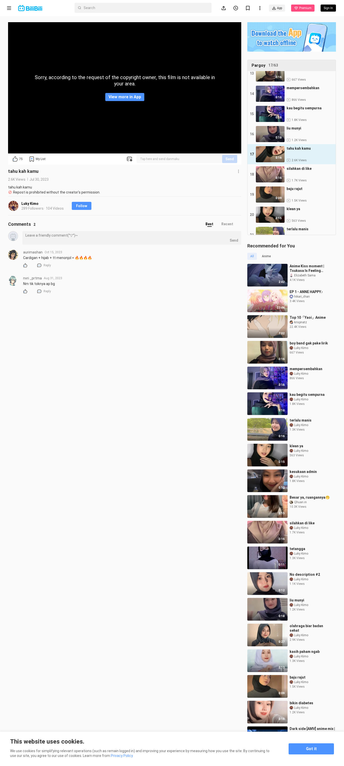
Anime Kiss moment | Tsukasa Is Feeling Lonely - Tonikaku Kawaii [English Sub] (310, 268)
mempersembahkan (306, 369)
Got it (311, 748)
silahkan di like (302, 523)
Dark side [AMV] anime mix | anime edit (312, 731)
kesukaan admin (303, 472)
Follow (81, 206)
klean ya (296, 446)
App (279, 8)
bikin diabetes (301, 703)
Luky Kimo (30, 204)
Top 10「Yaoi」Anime (308, 317)
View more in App (125, 96)
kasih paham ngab (305, 652)
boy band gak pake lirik (309, 343)
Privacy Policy (122, 756)
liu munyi (297, 600)
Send (229, 159)
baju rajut (297, 677)
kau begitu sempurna (307, 395)
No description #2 (305, 574)
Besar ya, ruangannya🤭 (310, 497)
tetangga (297, 549)
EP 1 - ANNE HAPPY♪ (306, 292)
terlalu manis (301, 420)
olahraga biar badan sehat (306, 628)
